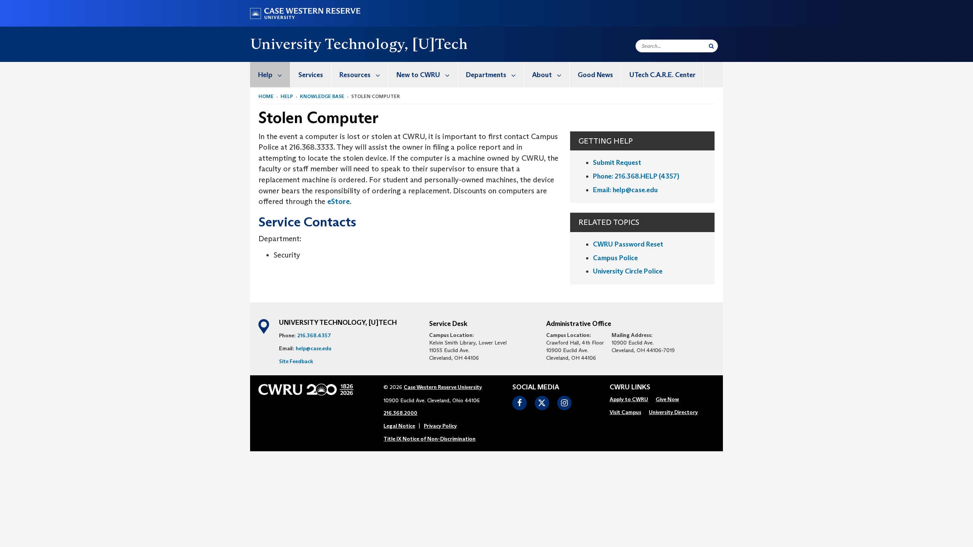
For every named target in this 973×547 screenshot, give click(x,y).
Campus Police (615, 258)
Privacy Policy (440, 425)
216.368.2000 (400, 412)
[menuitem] (270, 74)
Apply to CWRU (629, 399)
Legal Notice (399, 425)
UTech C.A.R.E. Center (662, 75)
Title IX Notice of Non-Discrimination (429, 438)
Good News (595, 75)
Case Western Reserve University (443, 387)
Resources (355, 75)
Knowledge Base (322, 96)
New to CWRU (418, 75)
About (542, 75)
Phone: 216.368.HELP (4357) (636, 176)
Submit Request (617, 162)
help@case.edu (313, 348)
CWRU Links (630, 387)
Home (266, 96)
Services (310, 75)
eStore (338, 201)
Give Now (667, 399)
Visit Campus (625, 412)
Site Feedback (296, 361)
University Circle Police (627, 271)
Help (265, 75)
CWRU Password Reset (628, 244)
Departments (486, 75)
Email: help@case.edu (625, 190)
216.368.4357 (314, 335)
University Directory (673, 412)
